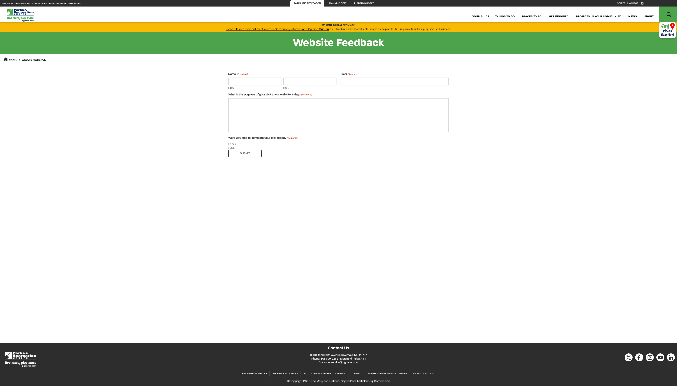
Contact (357, 373)
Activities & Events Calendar (324, 373)
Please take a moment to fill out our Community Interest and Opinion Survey (277, 29)
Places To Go (531, 16)
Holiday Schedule (285, 373)
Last (286, 88)
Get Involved (559, 16)
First (231, 88)
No (233, 148)
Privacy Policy (423, 373)
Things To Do (505, 16)
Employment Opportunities (387, 373)
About (649, 16)
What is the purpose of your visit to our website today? (270, 94)
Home (12, 59)
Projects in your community (598, 16)
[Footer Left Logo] (20, 358)
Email (350, 74)
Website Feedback (255, 373)
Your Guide (480, 16)
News (632, 16)
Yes (233, 143)
